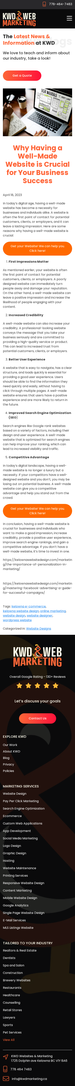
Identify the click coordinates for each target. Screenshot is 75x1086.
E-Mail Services (14, 920)
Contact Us (38, 718)
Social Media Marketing (20, 838)
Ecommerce (12, 816)
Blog (6, 758)
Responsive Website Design (23, 883)
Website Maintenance (19, 868)
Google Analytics (15, 905)
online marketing (53, 611)
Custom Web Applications (22, 823)
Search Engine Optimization (24, 808)
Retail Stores (12, 1010)
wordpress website (17, 620)
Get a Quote (22, 75)
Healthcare (11, 995)
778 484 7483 (21, 1069)
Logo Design (12, 846)
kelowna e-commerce (29, 606)
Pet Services (12, 1032)
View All (8, 1040)
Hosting (8, 860)
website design (14, 615)
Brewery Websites (16, 980)
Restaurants (12, 988)
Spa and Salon (13, 965)
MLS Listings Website (18, 928)
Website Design (14, 793)
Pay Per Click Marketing (21, 801)
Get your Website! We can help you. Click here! (38, 248)
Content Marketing (17, 890)
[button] (69, 18)
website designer (39, 615)
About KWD (11, 751)
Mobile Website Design (20, 898)
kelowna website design (21, 611)
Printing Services (15, 875)
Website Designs (38, 628)
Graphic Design (14, 853)
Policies (8, 771)
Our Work (10, 745)
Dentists (9, 958)
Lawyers (9, 1017)
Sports (8, 1025)
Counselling (11, 1002)
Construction (13, 973)
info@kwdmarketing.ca (29, 1079)
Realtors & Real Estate (20, 950)
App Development (17, 831)
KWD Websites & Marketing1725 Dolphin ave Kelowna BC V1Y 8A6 (39, 1058)
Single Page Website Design (23, 913)
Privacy (8, 764)
